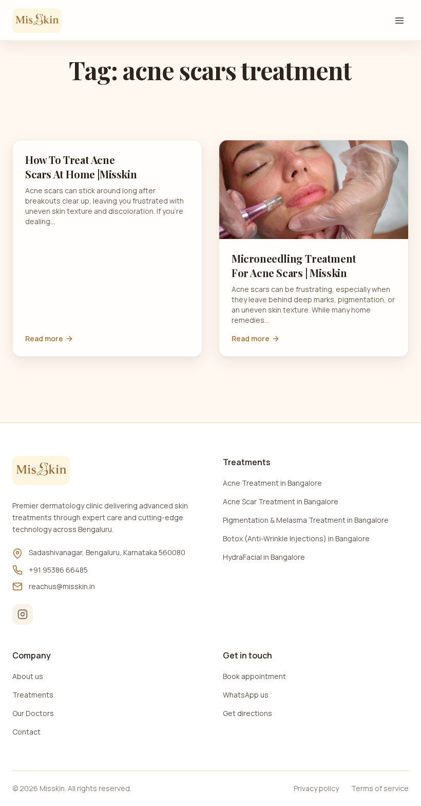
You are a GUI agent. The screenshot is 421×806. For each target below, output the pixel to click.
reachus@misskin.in (62, 586)
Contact (26, 732)
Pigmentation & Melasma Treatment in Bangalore (306, 520)
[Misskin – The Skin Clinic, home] (37, 20)
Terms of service (380, 788)
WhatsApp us (246, 695)
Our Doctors (33, 713)
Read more (44, 338)
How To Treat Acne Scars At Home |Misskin (81, 167)
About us (27, 676)
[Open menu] (399, 20)
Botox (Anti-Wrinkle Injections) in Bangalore (296, 538)
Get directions (247, 713)
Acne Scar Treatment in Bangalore (280, 501)
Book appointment (254, 676)
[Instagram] (22, 614)
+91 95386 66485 (58, 570)
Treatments (32, 695)
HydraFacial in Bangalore (264, 557)
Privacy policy (316, 788)
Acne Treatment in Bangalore (272, 483)
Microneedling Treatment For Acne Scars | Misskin (294, 265)
